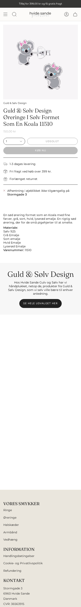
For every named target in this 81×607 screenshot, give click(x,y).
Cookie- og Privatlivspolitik (23, 563)
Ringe (7, 510)
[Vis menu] (5, 14)
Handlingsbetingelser (18, 556)
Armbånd (10, 532)
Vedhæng (10, 539)
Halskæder (11, 525)
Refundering (12, 571)
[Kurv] (75, 14)
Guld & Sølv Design (15, 103)
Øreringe (9, 517)
